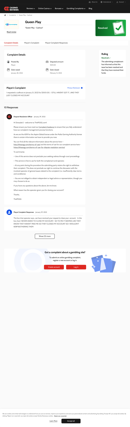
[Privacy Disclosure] (82, 88)
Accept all (71, 421)
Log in (76, 267)
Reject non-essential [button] (60, 416)
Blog (90, 8)
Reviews (30, 8)
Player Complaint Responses (56, 43)
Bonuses (58, 8)
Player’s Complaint (31, 43)
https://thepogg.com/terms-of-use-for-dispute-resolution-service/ (39, 147)
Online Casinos (44, 8)
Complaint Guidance (46, 127)
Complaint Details (11, 43)
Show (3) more (45, 236)
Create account (54, 267)
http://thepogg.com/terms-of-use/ (27, 144)
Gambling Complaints (75, 8)
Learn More (53, 421)
